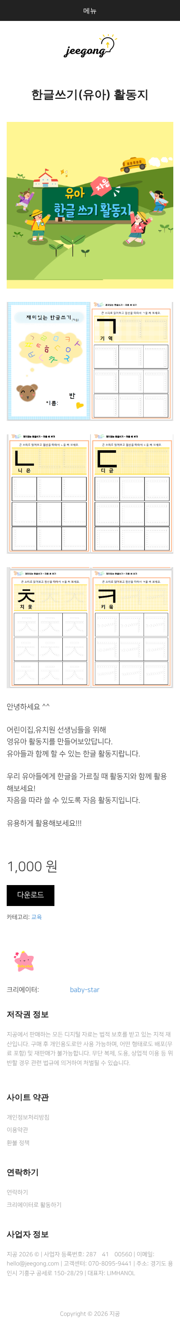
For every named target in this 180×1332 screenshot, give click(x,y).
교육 (36, 917)
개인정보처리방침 (28, 1117)
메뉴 (90, 10)
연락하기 (17, 1192)
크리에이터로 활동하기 (34, 1205)
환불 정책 (18, 1143)
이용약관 (17, 1130)
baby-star (84, 990)
